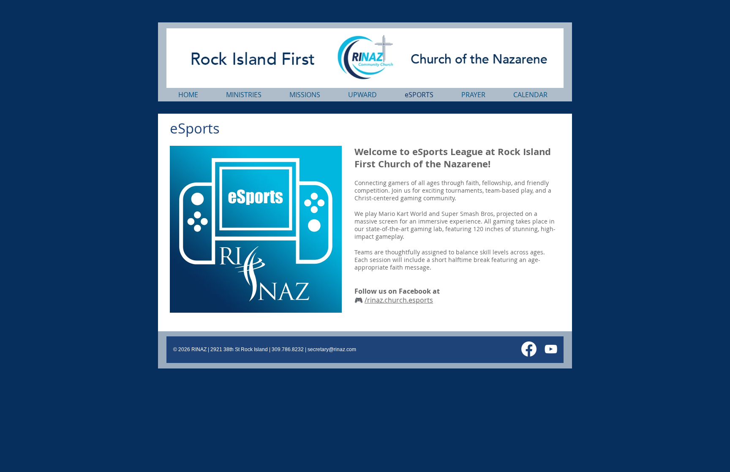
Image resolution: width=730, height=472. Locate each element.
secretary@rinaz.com (332, 349)
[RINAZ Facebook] (529, 349)
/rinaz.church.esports (399, 300)
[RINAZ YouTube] (550, 349)
